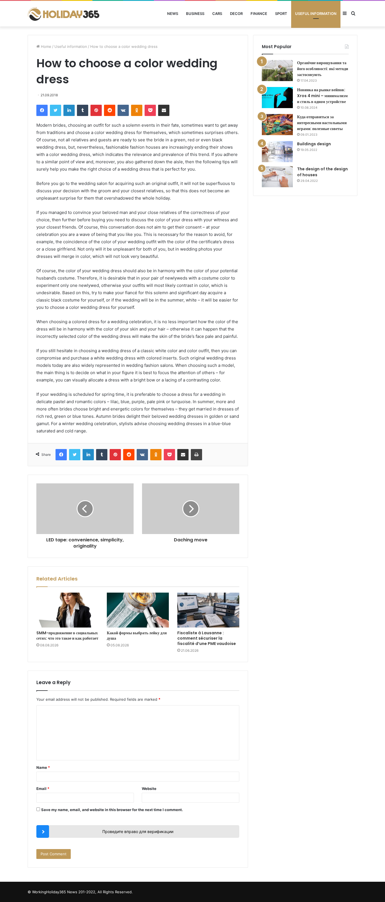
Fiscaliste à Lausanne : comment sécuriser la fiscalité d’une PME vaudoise (206, 638)
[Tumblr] (82, 110)
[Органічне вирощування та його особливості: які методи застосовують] (277, 70)
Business (195, 13)
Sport (281, 13)
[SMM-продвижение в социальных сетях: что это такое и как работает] (67, 610)
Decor (236, 13)
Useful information (316, 13)
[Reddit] (109, 110)
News (172, 13)
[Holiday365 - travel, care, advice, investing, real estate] (64, 13)
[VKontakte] (123, 110)
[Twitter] (55, 110)
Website (149, 788)
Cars (217, 13)
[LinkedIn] (69, 110)
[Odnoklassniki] (136, 110)
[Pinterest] (96, 110)
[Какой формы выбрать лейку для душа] (138, 610)
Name (43, 767)
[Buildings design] (277, 151)
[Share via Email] (163, 110)
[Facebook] (42, 110)
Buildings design (314, 144)
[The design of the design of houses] (277, 176)
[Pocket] (150, 110)
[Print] (196, 454)
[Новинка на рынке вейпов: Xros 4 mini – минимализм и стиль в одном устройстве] (277, 97)
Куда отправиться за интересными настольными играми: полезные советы (322, 122)
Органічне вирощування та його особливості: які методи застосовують (322, 68)
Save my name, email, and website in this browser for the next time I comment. (112, 809)
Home (45, 46)
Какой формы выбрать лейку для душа (137, 635)
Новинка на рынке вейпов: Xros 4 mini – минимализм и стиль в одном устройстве (322, 95)
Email (42, 788)
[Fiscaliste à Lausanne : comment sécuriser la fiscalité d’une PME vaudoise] (208, 610)
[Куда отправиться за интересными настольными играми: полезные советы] (277, 124)
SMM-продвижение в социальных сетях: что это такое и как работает (67, 635)
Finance (259, 13)
